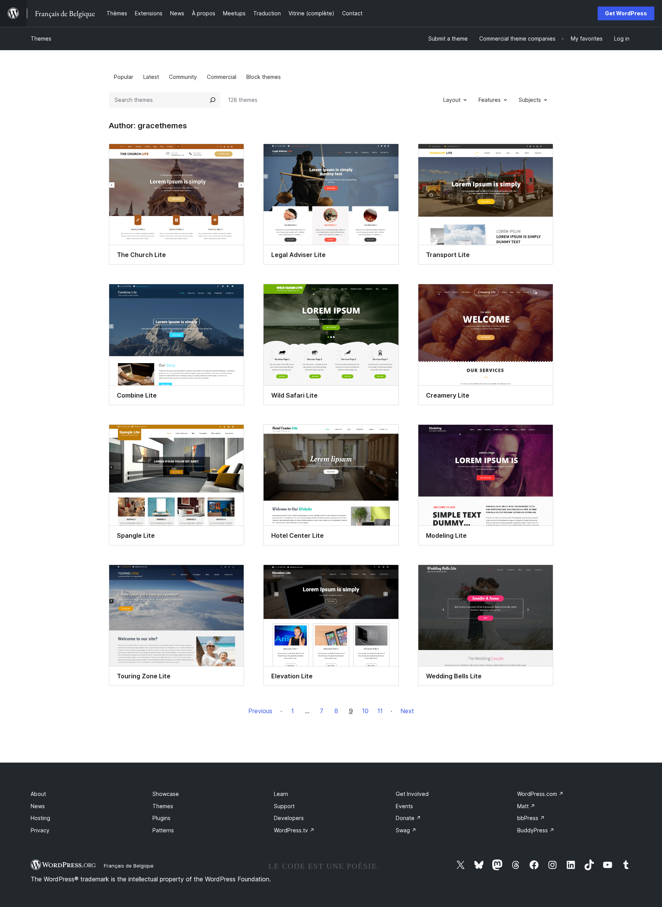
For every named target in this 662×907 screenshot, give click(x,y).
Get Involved (412, 794)
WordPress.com (540, 794)
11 (380, 711)
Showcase (165, 794)
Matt (526, 806)
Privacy (40, 830)
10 (365, 711)
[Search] (212, 100)
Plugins (161, 818)
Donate (408, 818)
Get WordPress (626, 13)
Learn (281, 794)
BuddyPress (535, 830)
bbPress (531, 818)
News (38, 806)
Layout (451, 100)
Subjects (530, 100)
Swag (406, 830)
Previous (260, 711)
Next (407, 711)
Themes (41, 38)
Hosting (40, 818)
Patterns (163, 830)
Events (404, 806)
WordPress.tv (294, 830)
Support (284, 806)
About (38, 794)
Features (489, 100)
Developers (289, 818)
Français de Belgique (129, 866)
